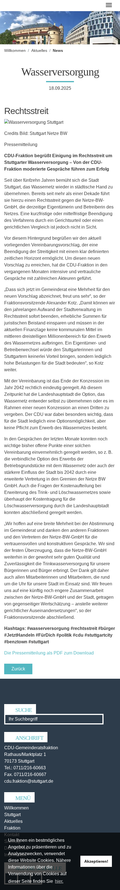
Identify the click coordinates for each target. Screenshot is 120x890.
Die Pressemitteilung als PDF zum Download (49, 653)
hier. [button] (59, 881)
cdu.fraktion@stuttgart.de (28, 781)
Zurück (18, 668)
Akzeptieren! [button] (96, 861)
